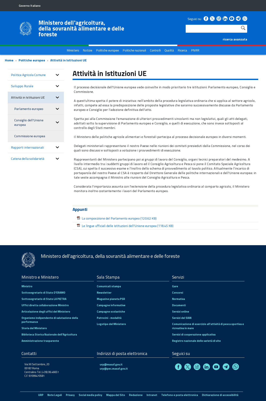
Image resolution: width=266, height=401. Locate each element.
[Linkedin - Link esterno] (225, 18)
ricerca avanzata (235, 39)
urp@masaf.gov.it (111, 364)
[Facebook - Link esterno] (206, 18)
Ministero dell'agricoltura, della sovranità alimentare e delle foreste (81, 28)
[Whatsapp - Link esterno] (244, 18)
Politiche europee (32, 60)
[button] (57, 75)
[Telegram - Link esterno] (238, 18)
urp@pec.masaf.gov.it (114, 369)
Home (9, 60)
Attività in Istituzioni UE (68, 60)
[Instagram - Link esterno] (218, 18)
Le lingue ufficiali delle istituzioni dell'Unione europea (127, 225)
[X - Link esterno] (212, 18)
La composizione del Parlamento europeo (119, 218)
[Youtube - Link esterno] (231, 18)
